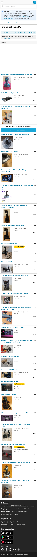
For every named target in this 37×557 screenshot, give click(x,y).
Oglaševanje (4, 522)
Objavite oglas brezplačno (18, 130)
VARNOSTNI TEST (8, 18)
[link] (18, 82)
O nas (3, 506)
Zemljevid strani (15, 509)
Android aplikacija (7, 537)
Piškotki (16, 514)
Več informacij (6, 38)
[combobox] (18, 6)
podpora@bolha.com (23, 16)
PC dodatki (6, 22)
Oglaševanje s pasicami (8, 525)
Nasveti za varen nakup (27, 506)
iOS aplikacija (7, 533)
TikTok (6, 549)
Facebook (2, 549)
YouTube (14, 549)
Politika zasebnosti (6, 514)
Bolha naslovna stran (18, 2)
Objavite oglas (21, 525)
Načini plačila (26, 509)
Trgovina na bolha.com (16, 522)
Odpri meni (2, 2)
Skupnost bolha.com (19, 549)
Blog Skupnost (5, 509)
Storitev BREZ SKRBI (13, 506)
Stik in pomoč (5, 511)
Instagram (10, 549)
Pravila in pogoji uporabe (19, 511)
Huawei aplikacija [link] (7, 542)
